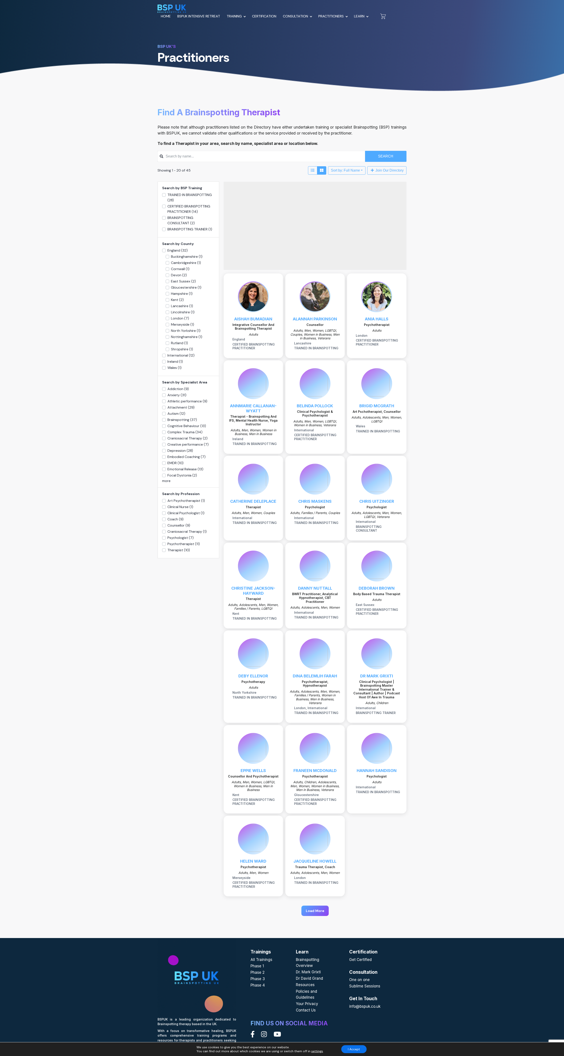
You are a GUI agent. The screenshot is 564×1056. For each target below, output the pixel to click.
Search (385, 156)
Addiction (178, 389)
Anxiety (176, 395)
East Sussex (183, 281)
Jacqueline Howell (314, 861)
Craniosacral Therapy (187, 438)
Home (166, 16)
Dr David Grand (309, 978)
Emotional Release (185, 469)
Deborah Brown (377, 588)
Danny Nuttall (315, 588)
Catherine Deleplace (253, 501)
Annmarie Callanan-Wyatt (253, 408)
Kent (177, 299)
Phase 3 (257, 979)
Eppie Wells (253, 770)
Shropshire (182, 349)
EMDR (175, 463)
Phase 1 (257, 966)
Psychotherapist (183, 544)
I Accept (354, 1049)
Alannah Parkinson (315, 319)
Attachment (181, 407)
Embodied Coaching (186, 456)
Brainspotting (182, 419)
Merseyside (182, 324)
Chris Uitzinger (376, 501)
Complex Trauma (184, 432)
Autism (176, 413)
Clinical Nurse (180, 507)
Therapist (178, 550)
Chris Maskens (315, 501)
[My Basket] (383, 16)
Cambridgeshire (186, 262)
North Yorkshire (185, 330)
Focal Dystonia (182, 475)
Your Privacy (307, 1004)
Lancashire (182, 306)
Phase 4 (257, 985)
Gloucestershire (186, 287)
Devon (179, 275)
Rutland (179, 343)
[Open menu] (245, 16)
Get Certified (360, 959)
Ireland (175, 361)
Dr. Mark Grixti (308, 972)
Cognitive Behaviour (186, 426)
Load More (315, 910)
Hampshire (182, 293)
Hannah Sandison (377, 770)
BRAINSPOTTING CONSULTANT (181, 220)
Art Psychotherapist (186, 500)
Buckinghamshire (186, 256)
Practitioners (331, 16)
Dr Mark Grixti (376, 676)
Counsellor (178, 525)
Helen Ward (253, 861)
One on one (359, 980)
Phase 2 (257, 972)
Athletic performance (187, 401)
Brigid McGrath (376, 406)
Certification (264, 16)
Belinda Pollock (315, 406)
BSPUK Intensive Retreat (198, 16)
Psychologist (180, 537)
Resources (305, 985)
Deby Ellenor (253, 676)
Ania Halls (376, 319)
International (181, 355)
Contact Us (306, 1010)
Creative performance (188, 444)
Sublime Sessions (364, 986)
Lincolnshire (183, 312)
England (177, 250)
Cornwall (180, 269)
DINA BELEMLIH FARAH (315, 676)
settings (317, 1051)
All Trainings (261, 959)
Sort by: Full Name (345, 170)
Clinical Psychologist (185, 513)
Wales (174, 367)
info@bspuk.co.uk (364, 1006)
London (180, 318)
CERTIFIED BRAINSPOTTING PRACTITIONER (188, 209)
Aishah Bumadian (253, 319)
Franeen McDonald (315, 770)
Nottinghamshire (186, 337)
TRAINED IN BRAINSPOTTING (189, 197)
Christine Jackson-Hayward (253, 591)
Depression (180, 450)
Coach (175, 519)
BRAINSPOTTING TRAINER (189, 229)
